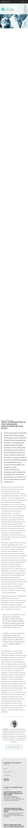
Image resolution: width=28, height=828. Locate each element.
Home (25, 5)
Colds (25, 10)
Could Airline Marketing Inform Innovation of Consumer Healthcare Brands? (14, 812)
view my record (14, 747)
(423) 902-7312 (5, 1)
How (25, 12)
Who (25, 8)
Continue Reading (10, 803)
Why (25, 6)
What (25, 9)
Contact (24, 13)
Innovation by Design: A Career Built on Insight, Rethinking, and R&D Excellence (14, 796)
